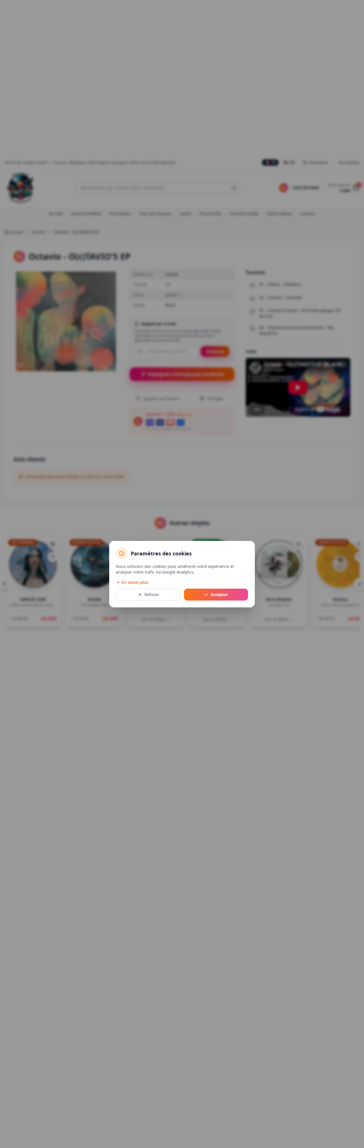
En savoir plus (135, 582)
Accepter (219, 594)
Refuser (151, 594)
